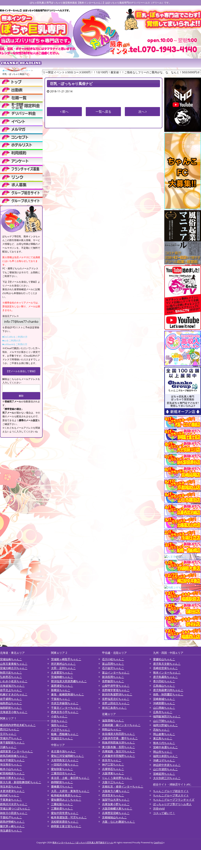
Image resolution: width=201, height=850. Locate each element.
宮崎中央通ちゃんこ (165, 747)
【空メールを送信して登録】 (21, 371)
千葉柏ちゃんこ (60, 699)
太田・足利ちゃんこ (63, 668)
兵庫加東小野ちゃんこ (116, 804)
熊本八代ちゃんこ (164, 743)
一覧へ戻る (103, 111)
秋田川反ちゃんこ (11, 672)
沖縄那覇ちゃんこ (164, 703)
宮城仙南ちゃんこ (11, 659)
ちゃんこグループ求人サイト (171, 795)
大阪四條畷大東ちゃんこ (117, 808)
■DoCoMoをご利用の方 (14, 336)
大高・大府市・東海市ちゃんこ (70, 791)
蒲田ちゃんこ (59, 725)
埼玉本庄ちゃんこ (11, 786)
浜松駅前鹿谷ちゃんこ (65, 821)
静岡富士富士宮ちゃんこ (66, 826)
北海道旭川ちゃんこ (12, 686)
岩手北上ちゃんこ (11, 690)
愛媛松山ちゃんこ (164, 659)
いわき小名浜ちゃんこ (13, 681)
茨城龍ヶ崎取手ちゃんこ (66, 659)
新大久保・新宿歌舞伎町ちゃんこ (20, 782)
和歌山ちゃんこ (111, 729)
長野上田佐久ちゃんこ (116, 703)
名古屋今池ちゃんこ (63, 751)
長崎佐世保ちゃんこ (165, 668)
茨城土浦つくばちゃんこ (15, 808)
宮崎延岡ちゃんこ (164, 774)
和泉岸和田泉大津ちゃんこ (118, 742)
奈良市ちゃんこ (111, 760)
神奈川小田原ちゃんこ (13, 813)
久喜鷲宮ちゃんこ (62, 672)
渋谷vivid (159, 808)
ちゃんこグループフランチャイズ (173, 799)
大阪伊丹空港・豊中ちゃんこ (120, 738)
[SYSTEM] (21, 105)
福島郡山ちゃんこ (11, 703)
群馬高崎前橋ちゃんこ (13, 756)
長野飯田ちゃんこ (113, 681)
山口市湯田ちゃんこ (165, 769)
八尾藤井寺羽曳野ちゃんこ (118, 756)
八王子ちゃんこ (60, 730)
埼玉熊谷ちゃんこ (11, 764)
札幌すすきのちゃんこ (13, 694)
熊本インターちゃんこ (167, 672)
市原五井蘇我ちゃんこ (65, 703)
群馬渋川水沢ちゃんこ (13, 804)
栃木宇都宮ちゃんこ (12, 760)
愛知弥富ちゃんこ (62, 769)
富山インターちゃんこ (116, 672)
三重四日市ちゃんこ (63, 773)
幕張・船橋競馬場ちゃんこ (67, 694)
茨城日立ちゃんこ (62, 738)
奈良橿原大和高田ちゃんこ (118, 734)
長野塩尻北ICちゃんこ (115, 699)
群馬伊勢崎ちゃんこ (12, 821)
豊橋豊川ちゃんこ (62, 786)
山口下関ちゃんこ (164, 721)
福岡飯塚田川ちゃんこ (167, 716)
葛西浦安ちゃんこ (62, 686)
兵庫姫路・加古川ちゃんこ (118, 751)
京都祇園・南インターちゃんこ (121, 725)
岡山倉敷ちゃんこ (164, 734)
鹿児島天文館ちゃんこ (167, 664)
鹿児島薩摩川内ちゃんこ (168, 690)
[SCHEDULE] (21, 90)
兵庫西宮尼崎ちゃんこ (116, 813)
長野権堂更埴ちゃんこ (116, 690)
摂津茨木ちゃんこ (113, 795)
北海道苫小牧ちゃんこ (13, 712)
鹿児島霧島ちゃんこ (165, 677)
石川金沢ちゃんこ (113, 668)
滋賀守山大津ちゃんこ (116, 799)
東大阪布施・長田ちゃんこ (118, 747)
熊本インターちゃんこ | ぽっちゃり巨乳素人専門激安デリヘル (82, 842)
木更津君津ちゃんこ (12, 791)
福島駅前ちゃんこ (11, 708)
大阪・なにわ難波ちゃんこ (118, 821)
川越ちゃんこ (8, 747)
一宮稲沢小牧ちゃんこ (65, 764)
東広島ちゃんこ (162, 738)
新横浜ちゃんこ (60, 690)
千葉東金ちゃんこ (11, 799)
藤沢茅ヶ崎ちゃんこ (12, 826)
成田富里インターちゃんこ (16, 751)
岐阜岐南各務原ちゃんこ (66, 795)
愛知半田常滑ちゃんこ (65, 813)
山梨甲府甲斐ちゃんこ (116, 686)
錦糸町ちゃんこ (9, 795)
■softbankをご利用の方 (14, 344)
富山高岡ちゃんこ (113, 664)
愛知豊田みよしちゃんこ (66, 799)
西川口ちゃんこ (9, 729)
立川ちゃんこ (8, 734)
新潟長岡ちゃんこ (113, 677)
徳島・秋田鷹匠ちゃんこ (168, 694)
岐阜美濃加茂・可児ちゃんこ (69, 817)
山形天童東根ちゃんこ (13, 664)
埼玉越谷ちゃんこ (11, 830)
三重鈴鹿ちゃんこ (62, 808)
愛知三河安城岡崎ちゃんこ (67, 756)
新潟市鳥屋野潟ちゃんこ (117, 694)
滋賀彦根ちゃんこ (113, 720)
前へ (65, 111)
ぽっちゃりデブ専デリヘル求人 (172, 804)
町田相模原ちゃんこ (12, 773)
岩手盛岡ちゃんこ (11, 699)
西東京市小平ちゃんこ (65, 712)
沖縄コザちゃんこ (164, 760)
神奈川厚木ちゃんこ (12, 778)
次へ (141, 111)
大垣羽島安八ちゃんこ (65, 760)
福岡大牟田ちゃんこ (165, 756)
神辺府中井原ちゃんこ (167, 765)
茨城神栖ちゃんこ (62, 677)
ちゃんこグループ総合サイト (171, 791)
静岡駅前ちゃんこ (62, 782)
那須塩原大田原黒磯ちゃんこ (69, 681)
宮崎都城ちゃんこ (164, 699)
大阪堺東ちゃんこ (113, 773)
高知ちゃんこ (161, 730)
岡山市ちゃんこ (162, 752)
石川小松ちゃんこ (113, 659)
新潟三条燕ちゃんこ (114, 708)
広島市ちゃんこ (162, 712)
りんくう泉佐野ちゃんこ (117, 778)
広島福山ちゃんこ (164, 686)
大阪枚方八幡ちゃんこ (116, 791)
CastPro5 (158, 842)
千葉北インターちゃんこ (66, 708)
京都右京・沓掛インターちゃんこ (122, 786)
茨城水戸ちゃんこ (11, 738)
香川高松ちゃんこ (164, 681)
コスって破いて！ (164, 813)
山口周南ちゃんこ (164, 708)
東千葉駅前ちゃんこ (12, 742)
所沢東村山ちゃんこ (63, 664)
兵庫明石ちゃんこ (113, 769)
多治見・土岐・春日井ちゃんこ (70, 778)
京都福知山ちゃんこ (114, 817)
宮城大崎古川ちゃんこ (13, 668)
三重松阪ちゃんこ (62, 804)
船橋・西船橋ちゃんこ (65, 734)
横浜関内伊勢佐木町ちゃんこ (18, 725)
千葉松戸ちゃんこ (11, 817)
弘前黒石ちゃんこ (11, 677)
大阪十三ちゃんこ (113, 782)
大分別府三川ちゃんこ (167, 778)
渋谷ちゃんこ (59, 721)
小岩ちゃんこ (59, 716)
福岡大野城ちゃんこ (165, 725)
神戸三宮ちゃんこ (113, 764)
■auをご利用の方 (11, 340)
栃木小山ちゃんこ (11, 769)
